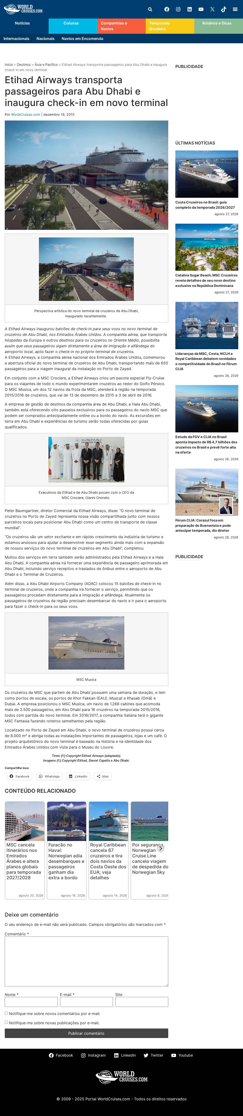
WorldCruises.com (26, 114)
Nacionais (46, 38)
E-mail (67, 994)
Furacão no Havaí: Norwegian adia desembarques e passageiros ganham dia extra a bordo (66, 861)
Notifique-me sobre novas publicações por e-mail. (54, 1023)
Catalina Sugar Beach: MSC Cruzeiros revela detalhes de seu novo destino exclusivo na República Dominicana (206, 280)
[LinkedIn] (189, 9)
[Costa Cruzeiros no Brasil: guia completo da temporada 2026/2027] (206, 174)
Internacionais (16, 38)
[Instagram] (178, 9)
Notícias (22, 23)
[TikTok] (224, 9)
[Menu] (235, 9)
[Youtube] (201, 9)
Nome (12, 994)
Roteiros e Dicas (217, 23)
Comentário (17, 934)
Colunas (71, 23)
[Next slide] (160, 848)
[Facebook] (167, 9)
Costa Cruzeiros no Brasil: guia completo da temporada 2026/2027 (205, 204)
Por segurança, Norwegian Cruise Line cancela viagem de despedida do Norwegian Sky (150, 858)
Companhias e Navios (114, 26)
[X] (212, 9)
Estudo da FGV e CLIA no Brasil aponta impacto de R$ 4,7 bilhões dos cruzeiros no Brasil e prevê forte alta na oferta (206, 444)
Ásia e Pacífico (46, 65)
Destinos (24, 65)
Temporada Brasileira (159, 26)
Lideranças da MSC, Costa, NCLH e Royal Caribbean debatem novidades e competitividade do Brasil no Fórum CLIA (206, 361)
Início (9, 65)
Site (118, 994)
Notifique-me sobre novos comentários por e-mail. (54, 1013)
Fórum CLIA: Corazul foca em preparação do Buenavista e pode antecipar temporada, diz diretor (203, 525)
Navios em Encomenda (82, 38)
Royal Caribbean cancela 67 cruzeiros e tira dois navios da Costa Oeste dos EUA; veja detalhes (108, 861)
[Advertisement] (206, 103)
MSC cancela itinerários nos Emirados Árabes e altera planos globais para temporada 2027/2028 (23, 861)
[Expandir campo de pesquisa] (150, 9)
